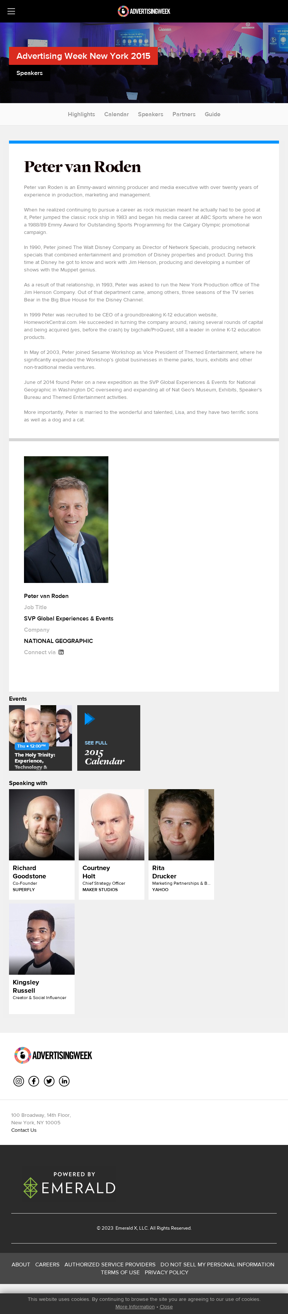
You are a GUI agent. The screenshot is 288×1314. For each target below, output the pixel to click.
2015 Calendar (104, 753)
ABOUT (21, 1264)
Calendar (116, 114)
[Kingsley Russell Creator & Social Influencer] (42, 939)
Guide (212, 114)
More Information (135, 1307)
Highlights (81, 114)
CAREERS (47, 1264)
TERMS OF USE (120, 1272)
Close (166, 1307)
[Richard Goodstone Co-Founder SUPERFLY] (42, 824)
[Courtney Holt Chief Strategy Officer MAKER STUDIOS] (111, 824)
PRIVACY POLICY (166, 1272)
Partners (184, 114)
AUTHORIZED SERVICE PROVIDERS (110, 1264)
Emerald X (125, 1228)
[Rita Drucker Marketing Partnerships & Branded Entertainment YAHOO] (181, 824)
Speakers (151, 114)
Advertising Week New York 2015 (83, 56)
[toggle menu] (11, 11)
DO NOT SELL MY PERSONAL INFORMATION (217, 1264)
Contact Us (24, 1130)
